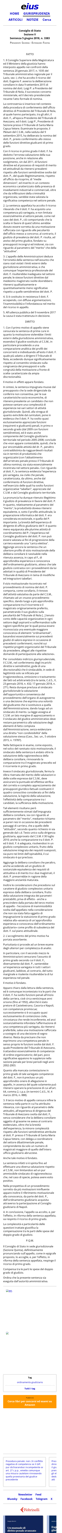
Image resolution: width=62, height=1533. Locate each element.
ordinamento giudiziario (30, 1382)
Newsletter (25, 1494)
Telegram (42, 1499)
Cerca (47, 20)
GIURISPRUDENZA (36, 13)
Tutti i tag (29, 1388)
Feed (38, 1494)
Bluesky (12, 1499)
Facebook (27, 1499)
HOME (14, 13)
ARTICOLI (15, 20)
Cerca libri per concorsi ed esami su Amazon (30, 1403)
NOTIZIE (32, 20)
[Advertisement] (30, 1431)
